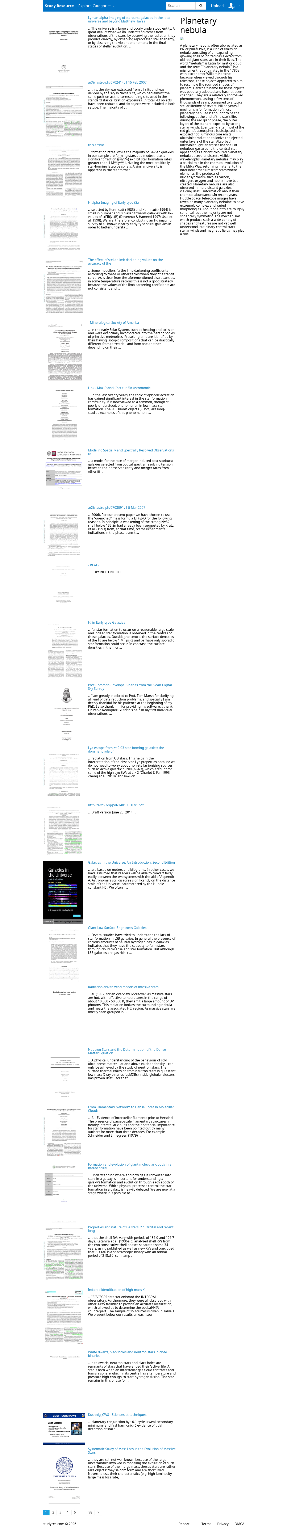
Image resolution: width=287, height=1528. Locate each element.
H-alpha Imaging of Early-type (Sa (113, 202)
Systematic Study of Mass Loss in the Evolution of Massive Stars (132, 1451)
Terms (206, 1523)
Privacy (223, 1523)
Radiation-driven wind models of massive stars (123, 987)
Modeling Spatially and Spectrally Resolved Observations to (131, 452)
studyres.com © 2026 (59, 1523)
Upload (217, 5)
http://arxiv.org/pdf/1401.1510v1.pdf (116, 805)
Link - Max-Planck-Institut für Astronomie (119, 388)
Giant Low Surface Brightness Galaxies (117, 928)
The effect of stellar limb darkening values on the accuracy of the (125, 262)
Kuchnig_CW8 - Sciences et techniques (117, 1415)
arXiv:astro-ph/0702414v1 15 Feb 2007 (117, 82)
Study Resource (59, 5)
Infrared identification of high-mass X (116, 1290)
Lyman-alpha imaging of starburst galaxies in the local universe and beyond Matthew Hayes (129, 20)
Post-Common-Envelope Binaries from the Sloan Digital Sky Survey (130, 687)
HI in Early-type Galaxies (106, 622)
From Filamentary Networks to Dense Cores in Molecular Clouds (131, 1109)
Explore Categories (94, 5)
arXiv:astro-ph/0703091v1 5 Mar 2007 (116, 507)
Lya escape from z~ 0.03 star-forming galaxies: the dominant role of (126, 750)
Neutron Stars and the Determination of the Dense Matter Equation (127, 1051)
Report (184, 1523)
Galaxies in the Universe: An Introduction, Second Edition (131, 862)
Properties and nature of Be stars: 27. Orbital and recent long (131, 1229)
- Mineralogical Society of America (113, 322)
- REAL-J (94, 565)
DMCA (239, 1523)
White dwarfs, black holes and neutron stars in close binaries (127, 1354)
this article (96, 145)
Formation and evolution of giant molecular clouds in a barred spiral (129, 1166)
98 (90, 1512)
